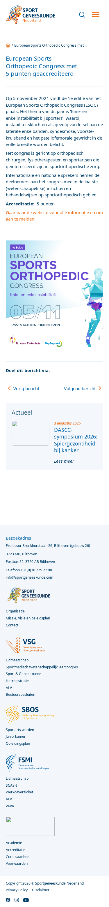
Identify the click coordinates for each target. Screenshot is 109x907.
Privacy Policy (17, 889)
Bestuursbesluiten (20, 694)
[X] (77, 370)
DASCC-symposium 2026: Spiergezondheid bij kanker (75, 440)
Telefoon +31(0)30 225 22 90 (29, 570)
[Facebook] (66, 370)
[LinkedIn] (87, 370)
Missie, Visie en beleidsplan (28, 618)
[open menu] (95, 14)
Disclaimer (40, 889)
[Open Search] (81, 14)
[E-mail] (98, 370)
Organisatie (15, 611)
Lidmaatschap (17, 778)
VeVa (10, 806)
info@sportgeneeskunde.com (29, 577)
